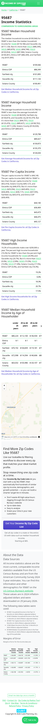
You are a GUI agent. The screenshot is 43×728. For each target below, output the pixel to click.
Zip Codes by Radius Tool (29, 700)
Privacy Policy (28, 706)
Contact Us (12, 700)
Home (4, 10)
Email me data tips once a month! (21, 695)
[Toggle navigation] (38, 3)
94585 (18, 49)
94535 (4, 49)
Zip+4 (7, 703)
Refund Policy (15, 706)
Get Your (22, 525)
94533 (13, 52)
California (13, 10)
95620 (32, 49)
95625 (29, 46)
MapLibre (7, 437)
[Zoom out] (4, 388)
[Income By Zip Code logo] (13, 3)
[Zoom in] (4, 385)
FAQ (4, 700)
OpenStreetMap (24, 437)
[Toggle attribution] (39, 437)
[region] (21, 411)
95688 (14, 44)
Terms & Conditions (28, 703)
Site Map (15, 703)
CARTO (15, 437)
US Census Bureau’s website (18, 590)
